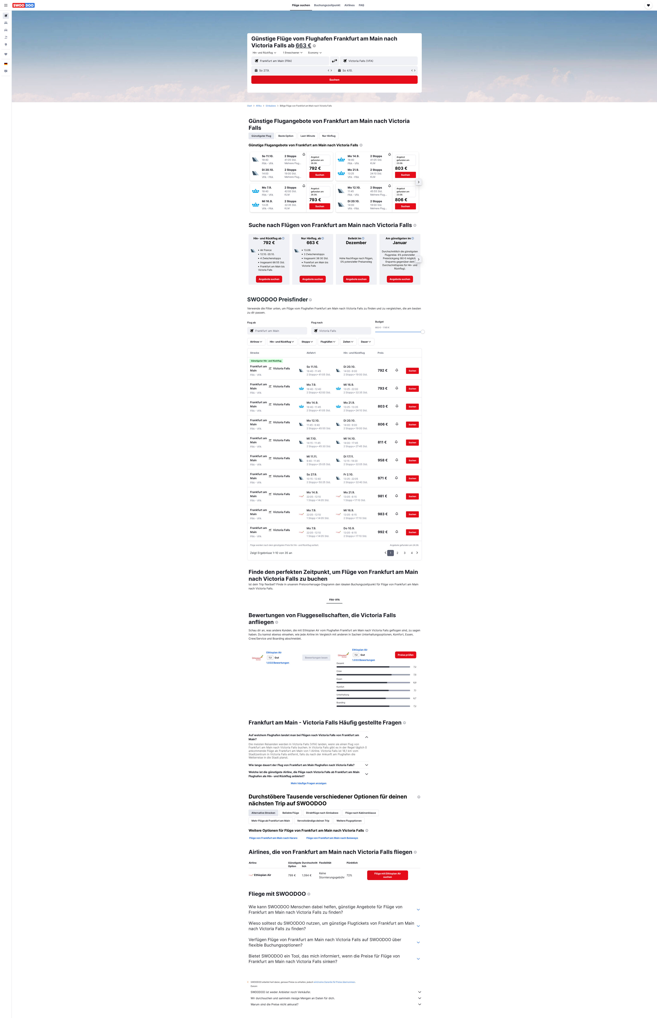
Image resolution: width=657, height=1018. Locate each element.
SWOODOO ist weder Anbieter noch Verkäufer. (281, 992)
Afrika (259, 105)
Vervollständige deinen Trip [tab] (313, 820)
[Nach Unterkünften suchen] (5, 22)
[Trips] (5, 54)
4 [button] (412, 553)
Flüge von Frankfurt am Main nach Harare (273, 837)
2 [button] (397, 553)
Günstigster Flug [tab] (261, 135)
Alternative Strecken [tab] (263, 812)
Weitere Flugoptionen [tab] (349, 820)
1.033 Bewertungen (277, 662)
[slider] (423, 332)
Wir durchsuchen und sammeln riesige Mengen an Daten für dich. (293, 998)
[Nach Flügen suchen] (5, 15)
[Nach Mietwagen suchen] (5, 30)
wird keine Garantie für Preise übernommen (334, 982)
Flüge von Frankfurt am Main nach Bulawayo (332, 837)
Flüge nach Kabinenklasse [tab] (360, 812)
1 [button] (390, 553)
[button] (6, 5)
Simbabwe (271, 105)
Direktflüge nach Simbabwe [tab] (322, 812)
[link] (269, 279)
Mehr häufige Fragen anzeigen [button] (308, 783)
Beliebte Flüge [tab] (290, 812)
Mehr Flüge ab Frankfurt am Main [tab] (271, 820)
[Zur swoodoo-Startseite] (23, 5)
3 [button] (404, 553)
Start (249, 105)
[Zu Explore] (5, 44)
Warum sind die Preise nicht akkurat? (274, 1004)
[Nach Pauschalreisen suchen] (5, 37)
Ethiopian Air (274, 652)
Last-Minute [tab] (308, 135)
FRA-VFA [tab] (334, 599)
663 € (303, 45)
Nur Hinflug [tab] (329, 135)
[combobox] (264, 52)
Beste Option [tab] (285, 135)
